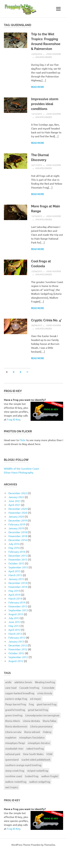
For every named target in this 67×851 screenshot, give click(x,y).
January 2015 (16, 579)
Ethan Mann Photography (18, 472)
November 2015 (17, 559)
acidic (8, 682)
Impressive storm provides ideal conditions (44, 104)
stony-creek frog (14, 770)
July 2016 (14, 543)
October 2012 (16, 653)
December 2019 (17, 520)
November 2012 (17, 649)
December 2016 (17, 539)
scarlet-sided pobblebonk (35, 759)
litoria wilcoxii (32, 731)
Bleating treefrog (45, 682)
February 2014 (16, 602)
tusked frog (31, 776)
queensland (12, 759)
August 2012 (15, 660)
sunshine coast (13, 776)
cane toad (10, 687)
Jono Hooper (53, 54)
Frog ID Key (13, 419)
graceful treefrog (15, 709)
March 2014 (15, 598)
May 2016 (14, 547)
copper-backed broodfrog (19, 693)
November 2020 (17, 512)
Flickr (23, 440)
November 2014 (17, 586)
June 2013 (14, 621)
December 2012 (17, 645)
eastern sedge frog (16, 698)
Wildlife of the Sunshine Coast (21, 468)
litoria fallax (49, 720)
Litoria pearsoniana (41, 726)
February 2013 (16, 637)
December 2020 (17, 508)
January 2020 (16, 516)
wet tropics (11, 787)
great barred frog (38, 709)
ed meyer (35, 698)
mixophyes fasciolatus (32, 737)
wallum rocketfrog (15, 781)
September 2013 (18, 610)
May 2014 (14, 590)
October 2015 (16, 563)
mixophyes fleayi (15, 742)
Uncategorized (43, 57)
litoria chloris (12, 720)
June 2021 (14, 500)
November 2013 (17, 606)
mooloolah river (14, 748)
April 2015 (14, 571)
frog (31, 704)
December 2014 (17, 582)
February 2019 (16, 524)
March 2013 (15, 633)
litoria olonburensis (16, 726)
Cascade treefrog (29, 687)
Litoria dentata (31, 720)
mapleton (10, 737)
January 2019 (16, 528)
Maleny (47, 731)
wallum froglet (49, 776)
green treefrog (13, 715)
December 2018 (17, 532)
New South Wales (33, 754)
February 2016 (16, 551)
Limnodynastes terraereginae (42, 715)
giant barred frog (46, 704)
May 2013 (14, 625)
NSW (49, 754)
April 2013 (14, 629)
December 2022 (17, 493)
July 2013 (14, 618)
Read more (37, 87)
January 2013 (16, 641)
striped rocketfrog (37, 770)
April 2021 (14, 504)
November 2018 (17, 536)
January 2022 (16, 497)
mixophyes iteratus (39, 742)
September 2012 (18, 657)
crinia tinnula (44, 693)
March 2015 (15, 575)
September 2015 (18, 567)
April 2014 (14, 594)
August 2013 (15, 614)
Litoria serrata (13, 731)
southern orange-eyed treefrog (23, 765)
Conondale (48, 687)
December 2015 (17, 555)
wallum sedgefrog (39, 781)
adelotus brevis (23, 682)
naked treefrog (35, 748)
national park (12, 754)
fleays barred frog (15, 704)
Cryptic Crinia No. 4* (46, 320)
